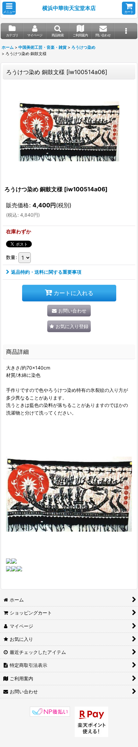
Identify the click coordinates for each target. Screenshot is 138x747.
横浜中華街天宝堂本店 (69, 8)
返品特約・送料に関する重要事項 (46, 272)
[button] (9, 8)
